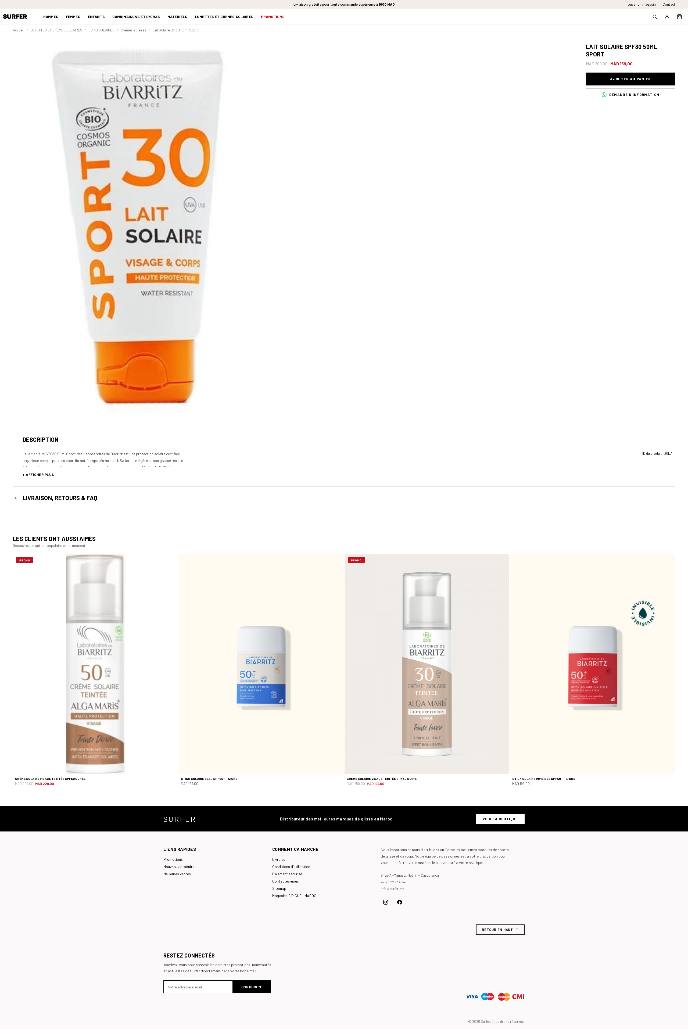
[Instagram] (385, 902)
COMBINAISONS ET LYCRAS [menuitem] (136, 16)
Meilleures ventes (177, 874)
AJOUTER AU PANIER (630, 79)
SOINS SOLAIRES (101, 30)
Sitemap (279, 888)
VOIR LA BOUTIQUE (500, 819)
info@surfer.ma (392, 889)
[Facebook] (399, 902)
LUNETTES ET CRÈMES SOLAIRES (56, 30)
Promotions (173, 859)
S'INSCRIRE (251, 987)
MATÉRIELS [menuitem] (177, 16)
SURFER (179, 818)
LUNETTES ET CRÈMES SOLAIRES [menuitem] (224, 16)
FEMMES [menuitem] (73, 16)
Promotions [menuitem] (273, 16)
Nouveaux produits (178, 866)
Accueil (18, 30)
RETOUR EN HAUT (497, 929)
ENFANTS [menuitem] (96, 16)
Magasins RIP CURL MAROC (294, 895)
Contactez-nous (285, 881)
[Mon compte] (667, 17)
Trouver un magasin (640, 4)
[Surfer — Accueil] (19, 16)
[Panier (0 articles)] (679, 17)
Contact (669, 4)
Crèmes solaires (133, 30)
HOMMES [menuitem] (50, 16)
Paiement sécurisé (287, 874)
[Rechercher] (655, 17)
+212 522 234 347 (394, 882)
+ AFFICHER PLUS (38, 474)
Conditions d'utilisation (291, 866)
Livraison (279, 859)
